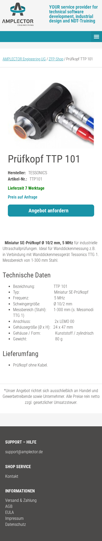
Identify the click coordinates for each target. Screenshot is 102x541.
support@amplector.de (24, 451)
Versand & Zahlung (21, 500)
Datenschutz (15, 524)
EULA (9, 512)
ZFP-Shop (56, 59)
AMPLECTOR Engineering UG (24, 59)
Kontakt (11, 476)
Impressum (14, 518)
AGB (9, 506)
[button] (96, 36)
